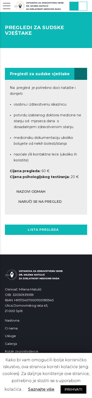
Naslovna (12, 320)
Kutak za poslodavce (21, 351)
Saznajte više (41, 389)
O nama (11, 328)
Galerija (11, 344)
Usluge (10, 336)
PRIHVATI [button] (73, 389)
